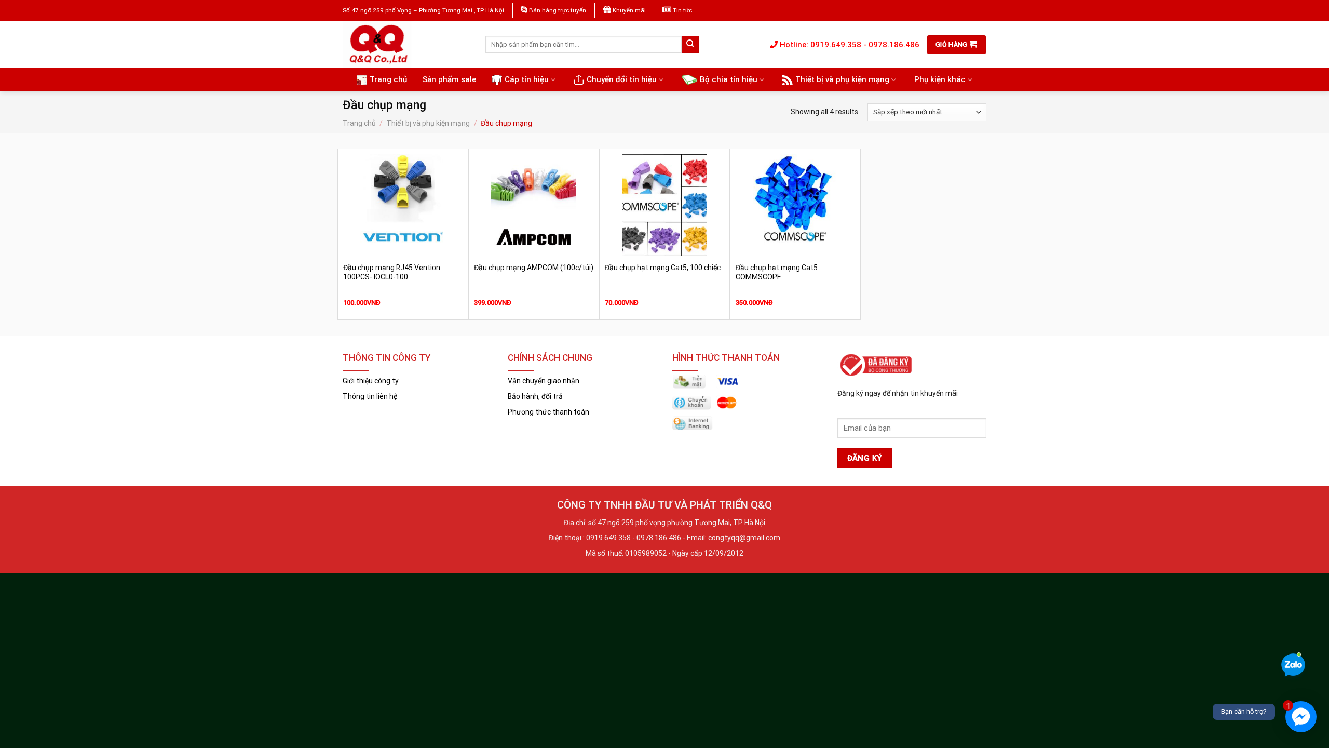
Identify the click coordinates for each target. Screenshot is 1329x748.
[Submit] (690, 44)
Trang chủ (388, 79)
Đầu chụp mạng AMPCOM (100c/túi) (533, 267)
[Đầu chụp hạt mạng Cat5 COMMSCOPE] (795, 205)
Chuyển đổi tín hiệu (622, 79)
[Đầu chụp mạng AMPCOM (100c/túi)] (533, 205)
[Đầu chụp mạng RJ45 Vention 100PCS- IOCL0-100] (403, 205)
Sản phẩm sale (449, 79)
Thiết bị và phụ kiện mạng (842, 79)
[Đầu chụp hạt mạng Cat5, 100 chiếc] (664, 205)
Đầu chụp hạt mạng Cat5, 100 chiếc (663, 267)
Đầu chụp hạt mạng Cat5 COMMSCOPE (777, 272)
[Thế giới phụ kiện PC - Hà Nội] (406, 44)
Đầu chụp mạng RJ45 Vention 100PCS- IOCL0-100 (391, 272)
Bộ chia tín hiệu (728, 79)
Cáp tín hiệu (527, 79)
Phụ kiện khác (940, 79)
